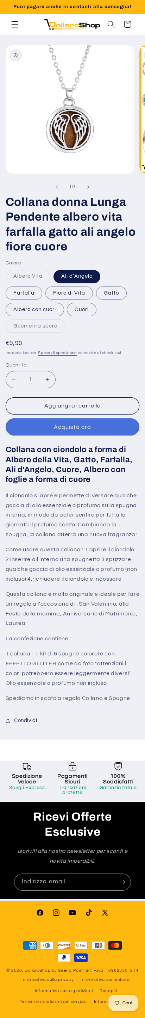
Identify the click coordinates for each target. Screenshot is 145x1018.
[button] (15, 24)
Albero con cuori (34, 309)
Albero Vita (32, 278)
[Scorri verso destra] (88, 187)
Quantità (16, 365)
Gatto (111, 293)
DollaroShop (37, 970)
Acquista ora (72, 427)
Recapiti (108, 991)
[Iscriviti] (122, 882)
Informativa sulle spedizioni (64, 991)
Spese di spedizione (57, 353)
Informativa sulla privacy (47, 980)
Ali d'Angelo (77, 276)
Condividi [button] (25, 720)
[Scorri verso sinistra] (56, 187)
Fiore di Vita (69, 293)
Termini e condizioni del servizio (53, 1002)
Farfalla (23, 293)
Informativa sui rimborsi (106, 980)
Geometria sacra (39, 328)
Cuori (81, 309)
